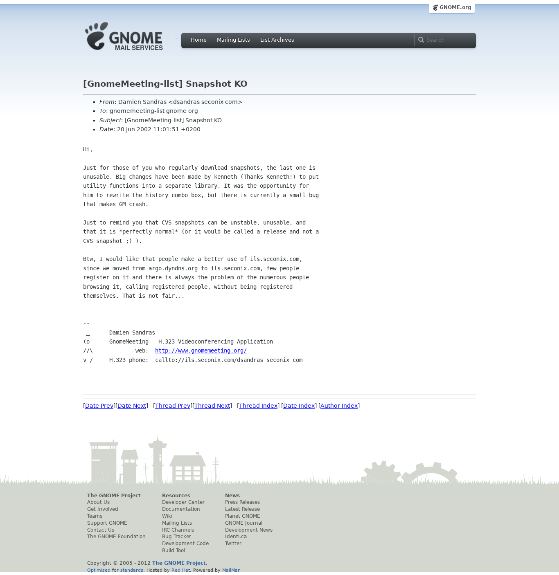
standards (131, 570)
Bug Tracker (176, 536)
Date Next (131, 405)
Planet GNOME (242, 516)
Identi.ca (236, 536)
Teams (94, 516)
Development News (249, 530)
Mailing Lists (233, 40)
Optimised (98, 570)
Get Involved (102, 509)
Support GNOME (107, 523)
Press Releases (242, 502)
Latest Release (242, 509)
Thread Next (212, 405)
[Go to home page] (136, 52)
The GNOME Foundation (116, 536)
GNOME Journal (243, 523)
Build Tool (173, 550)
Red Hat (180, 570)
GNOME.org (455, 7)
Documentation (181, 509)
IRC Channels (178, 530)
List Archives (277, 40)
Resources (176, 496)
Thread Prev (172, 405)
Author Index (339, 405)
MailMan (231, 570)
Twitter (233, 543)
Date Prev (99, 405)
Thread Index (258, 405)
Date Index (299, 405)
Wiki (167, 516)
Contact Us (100, 530)
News (232, 496)
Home (199, 40)
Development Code (185, 543)
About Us (98, 502)
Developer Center (183, 502)
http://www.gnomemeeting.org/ (201, 350)
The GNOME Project (114, 496)
